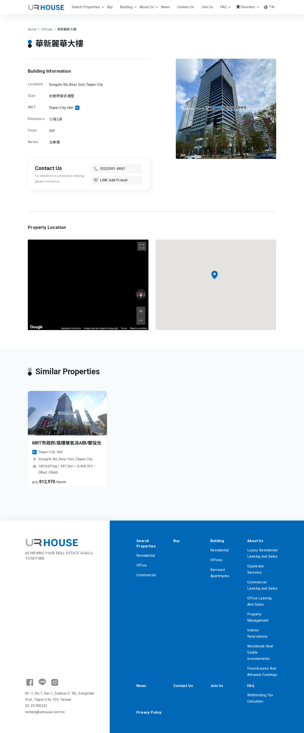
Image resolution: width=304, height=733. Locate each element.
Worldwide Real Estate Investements (260, 652)
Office (141, 565)
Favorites (247, 7)
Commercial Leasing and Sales (262, 585)
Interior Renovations (257, 633)
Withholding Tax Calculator (260, 698)
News (165, 7)
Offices (216, 560)
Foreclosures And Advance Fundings (262, 671)
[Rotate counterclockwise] (137, 294)
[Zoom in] (140, 311)
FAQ (223, 7)
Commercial (146, 575)
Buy (110, 7)
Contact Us (185, 7)
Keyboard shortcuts (71, 328)
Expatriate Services (255, 569)
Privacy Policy (149, 712)
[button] (58, 433)
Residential (145, 555)
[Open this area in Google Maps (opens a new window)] (36, 327)
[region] (88, 285)
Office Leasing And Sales (259, 601)
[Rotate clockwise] (144, 294)
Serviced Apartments (219, 573)
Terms (124, 328)
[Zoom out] (140, 320)
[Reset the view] (141, 294)
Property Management (257, 617)
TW (271, 7)
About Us (147, 7)
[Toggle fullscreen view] (141, 246)
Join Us (207, 7)
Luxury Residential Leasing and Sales (262, 553)
